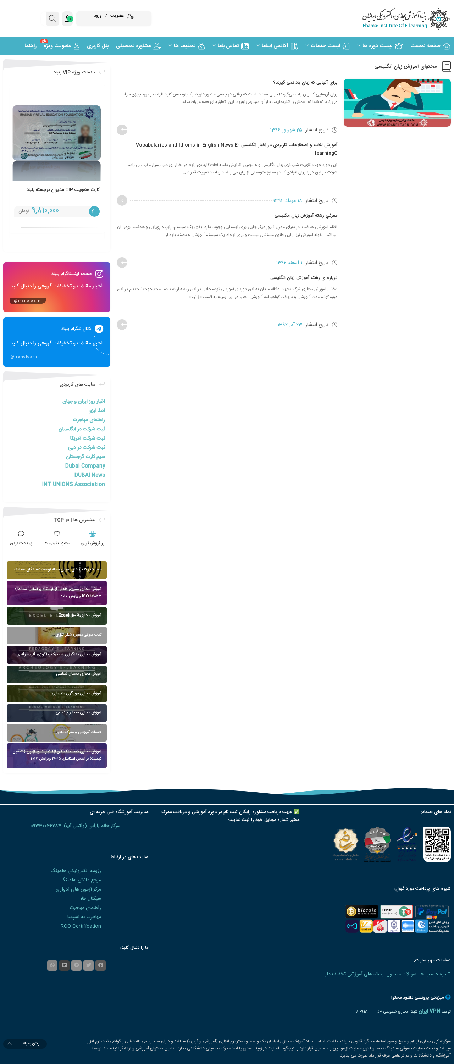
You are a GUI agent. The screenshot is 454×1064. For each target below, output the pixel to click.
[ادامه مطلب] (122, 130)
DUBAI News (89, 475)
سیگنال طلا (90, 898)
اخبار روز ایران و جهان (83, 401)
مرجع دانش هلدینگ (80, 880)
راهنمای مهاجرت (89, 420)
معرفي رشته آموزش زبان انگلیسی (306, 216)
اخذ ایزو (97, 411)
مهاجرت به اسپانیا (84, 917)
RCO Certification (81, 926)
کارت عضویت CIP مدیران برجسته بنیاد (63, 190)
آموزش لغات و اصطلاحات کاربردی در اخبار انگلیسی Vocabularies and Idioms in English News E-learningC (236, 149)
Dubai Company (85, 466)
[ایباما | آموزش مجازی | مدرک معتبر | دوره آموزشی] (397, 18)
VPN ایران (430, 1011)
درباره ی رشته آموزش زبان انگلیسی (303, 278)
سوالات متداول (401, 974)
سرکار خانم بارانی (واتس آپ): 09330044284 (76, 826)
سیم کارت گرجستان (85, 457)
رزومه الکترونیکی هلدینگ (75, 871)
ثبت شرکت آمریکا (87, 438)
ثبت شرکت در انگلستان (82, 429)
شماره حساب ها (435, 974)
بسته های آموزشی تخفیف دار (354, 974)
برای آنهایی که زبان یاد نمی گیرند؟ (305, 83)
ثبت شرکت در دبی (86, 447)
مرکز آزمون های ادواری (78, 889)
